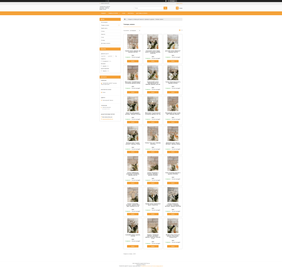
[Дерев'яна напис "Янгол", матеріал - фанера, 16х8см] (173, 133)
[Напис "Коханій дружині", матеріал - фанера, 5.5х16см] (132, 103)
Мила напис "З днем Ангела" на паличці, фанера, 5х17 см (153, 113)
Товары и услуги (113, 13)
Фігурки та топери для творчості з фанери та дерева (141, 19)
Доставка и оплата (141, 13)
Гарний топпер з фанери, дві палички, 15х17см (133, 51)
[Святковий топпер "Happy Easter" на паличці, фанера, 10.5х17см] (152, 41)
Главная (103, 13)
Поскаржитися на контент (146, 266)
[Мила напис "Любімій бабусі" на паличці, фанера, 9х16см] (132, 72)
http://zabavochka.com (107, 117)
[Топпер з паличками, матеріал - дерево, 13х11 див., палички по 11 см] (132, 194)
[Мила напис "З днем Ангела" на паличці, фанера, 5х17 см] (152, 103)
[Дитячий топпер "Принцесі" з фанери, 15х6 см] (173, 41)
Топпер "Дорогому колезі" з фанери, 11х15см (172, 82)
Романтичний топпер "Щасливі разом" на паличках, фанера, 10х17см (153, 83)
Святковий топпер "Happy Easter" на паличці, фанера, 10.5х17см (152, 52)
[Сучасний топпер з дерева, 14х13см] (132, 225)
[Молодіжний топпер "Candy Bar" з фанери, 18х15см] (173, 103)
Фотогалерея (104, 22)
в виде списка (181, 31)
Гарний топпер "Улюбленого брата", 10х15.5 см (153, 204)
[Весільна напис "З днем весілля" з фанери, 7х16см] (132, 133)
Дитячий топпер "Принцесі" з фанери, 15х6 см (173, 51)
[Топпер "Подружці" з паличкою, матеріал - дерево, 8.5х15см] (152, 163)
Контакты (131, 13)
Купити (132, 61)
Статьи (103, 31)
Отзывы (103, 40)
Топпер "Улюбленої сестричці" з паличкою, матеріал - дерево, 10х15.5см (173, 205)
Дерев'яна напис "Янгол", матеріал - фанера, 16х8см (173, 143)
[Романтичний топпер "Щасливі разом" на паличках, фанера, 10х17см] (152, 72)
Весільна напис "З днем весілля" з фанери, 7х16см (133, 143)
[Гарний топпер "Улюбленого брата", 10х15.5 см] (152, 194)
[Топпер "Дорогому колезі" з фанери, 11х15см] (173, 72)
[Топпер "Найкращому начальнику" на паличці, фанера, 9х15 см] (132, 163)
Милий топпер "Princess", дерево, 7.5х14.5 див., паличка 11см (173, 236)
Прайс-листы (104, 28)
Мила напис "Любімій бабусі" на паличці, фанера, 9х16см (133, 82)
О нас (123, 13)
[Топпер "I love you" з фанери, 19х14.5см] (152, 133)
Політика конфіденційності (157, 266)
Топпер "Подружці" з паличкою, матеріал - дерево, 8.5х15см (153, 174)
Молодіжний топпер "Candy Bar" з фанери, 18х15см (172, 113)
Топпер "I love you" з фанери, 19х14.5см (153, 143)
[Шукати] (165, 8)
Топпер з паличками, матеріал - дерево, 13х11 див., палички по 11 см (133, 205)
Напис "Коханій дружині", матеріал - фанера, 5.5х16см (132, 113)
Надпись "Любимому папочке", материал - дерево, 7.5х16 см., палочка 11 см (152, 236)
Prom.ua (148, 263)
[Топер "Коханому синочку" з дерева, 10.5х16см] (173, 163)
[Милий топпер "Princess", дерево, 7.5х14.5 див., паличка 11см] (173, 225)
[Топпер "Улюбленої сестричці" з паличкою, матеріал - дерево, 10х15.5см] (173, 194)
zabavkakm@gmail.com (107, 119)
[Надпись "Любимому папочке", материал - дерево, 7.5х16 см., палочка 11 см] (152, 225)
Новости (103, 34)
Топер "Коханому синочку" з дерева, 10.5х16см (173, 173)
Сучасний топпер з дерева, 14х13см (132, 235)
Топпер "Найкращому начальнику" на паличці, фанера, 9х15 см (132, 174)
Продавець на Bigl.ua (141, 264)
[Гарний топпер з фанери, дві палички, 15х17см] (132, 41)
